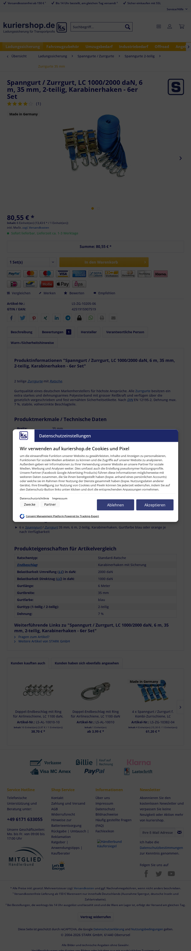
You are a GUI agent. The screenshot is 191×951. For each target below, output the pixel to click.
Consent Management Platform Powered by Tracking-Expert (62, 516)
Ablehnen (115, 504)
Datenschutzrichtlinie (35, 498)
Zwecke (29, 504)
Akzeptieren (154, 504)
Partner (50, 504)
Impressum (59, 498)
